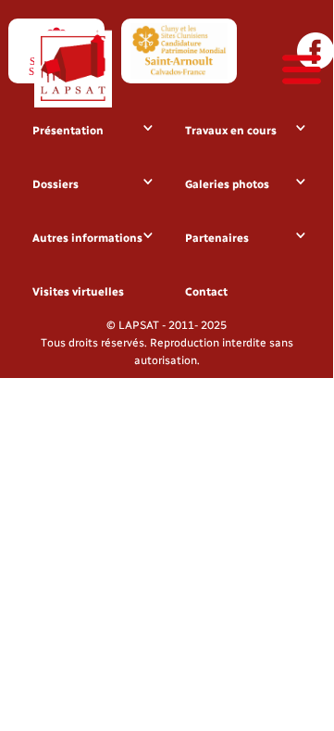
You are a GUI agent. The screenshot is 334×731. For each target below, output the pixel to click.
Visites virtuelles (78, 291)
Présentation (68, 130)
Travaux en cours (231, 130)
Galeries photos (227, 184)
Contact (206, 291)
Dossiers (55, 184)
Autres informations (87, 238)
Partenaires (217, 238)
